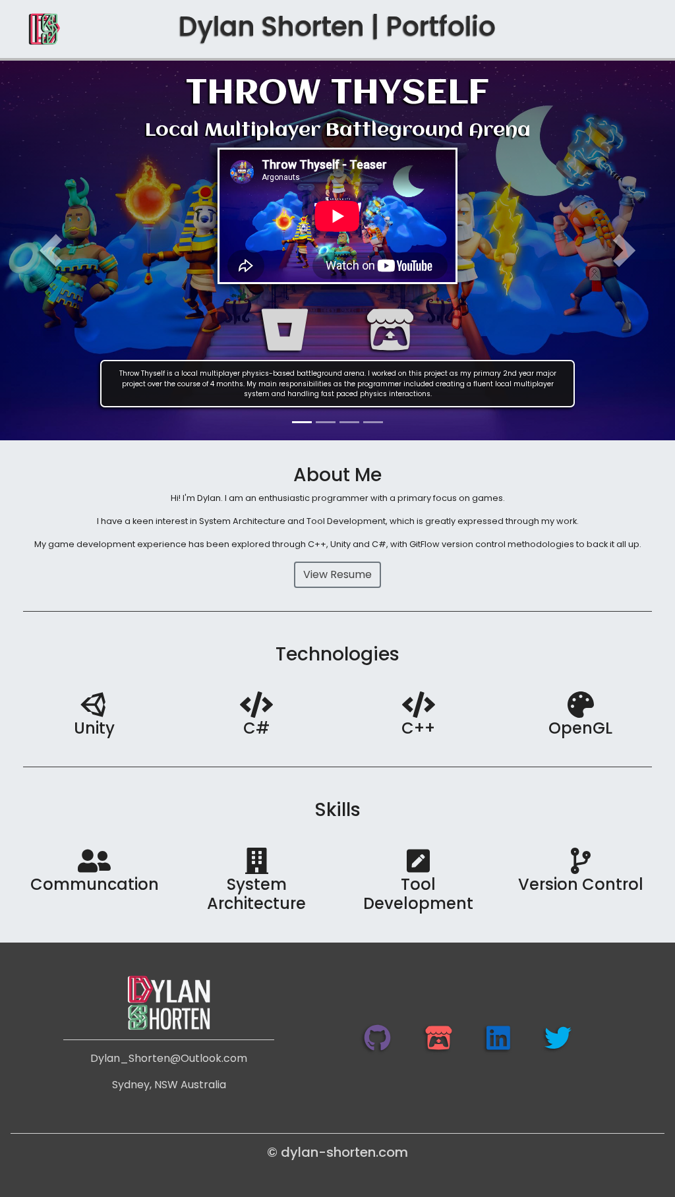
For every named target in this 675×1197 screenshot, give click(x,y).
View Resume (337, 574)
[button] (51, 250)
